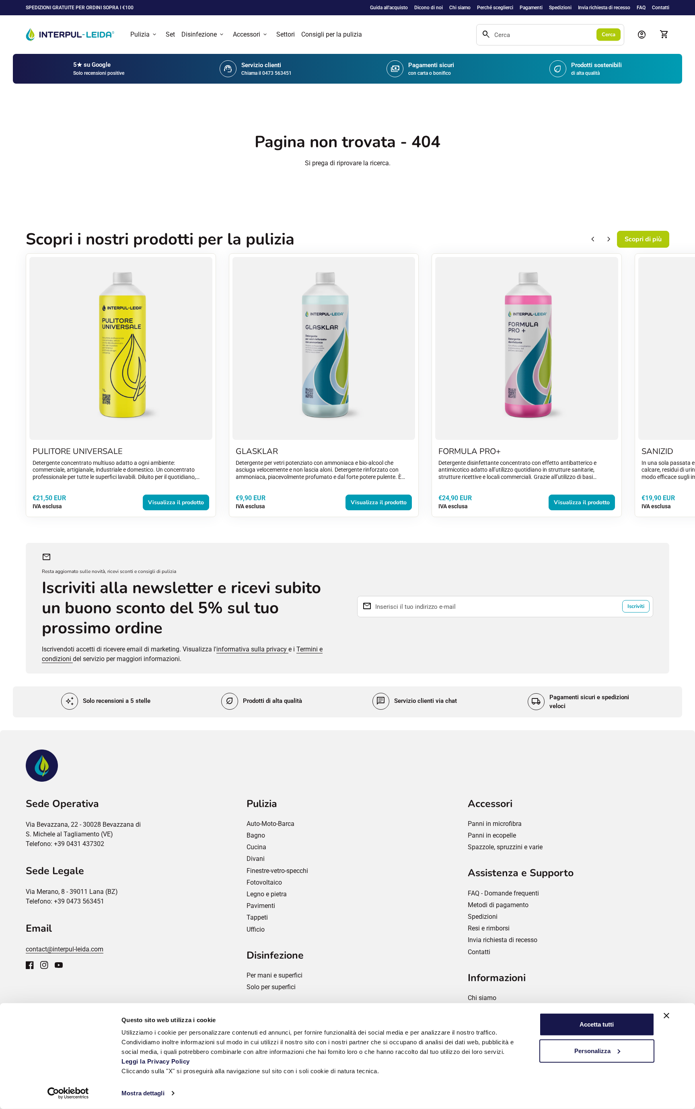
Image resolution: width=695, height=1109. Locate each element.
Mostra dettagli (142, 1093)
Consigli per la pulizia (331, 34)
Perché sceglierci (495, 7)
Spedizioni (560, 7)
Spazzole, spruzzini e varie (505, 847)
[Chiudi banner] (666, 1016)
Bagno (256, 835)
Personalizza (592, 1050)
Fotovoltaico (264, 882)
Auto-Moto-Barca (270, 824)
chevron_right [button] (609, 239)
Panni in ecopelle (492, 835)
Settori (285, 34)
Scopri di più (643, 239)
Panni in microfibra (495, 824)
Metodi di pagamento (498, 905)
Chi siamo (460, 7)
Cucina (256, 847)
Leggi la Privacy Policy (156, 1061)
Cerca (608, 34)
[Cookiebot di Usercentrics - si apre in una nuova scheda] (68, 1093)
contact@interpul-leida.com (64, 949)
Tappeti (257, 917)
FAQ (641, 7)
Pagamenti (531, 7)
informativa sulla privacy (252, 649)
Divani (256, 859)
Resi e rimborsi (489, 928)
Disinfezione (203, 35)
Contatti (660, 7)
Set (170, 34)
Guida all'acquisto (389, 7)
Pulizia (144, 35)
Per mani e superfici (274, 975)
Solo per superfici (271, 987)
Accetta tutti (597, 1024)
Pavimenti (261, 906)
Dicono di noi (428, 7)
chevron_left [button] (593, 239)
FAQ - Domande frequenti (503, 893)
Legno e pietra (267, 894)
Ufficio (256, 929)
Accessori (250, 35)
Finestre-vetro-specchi (277, 871)
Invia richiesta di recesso (604, 7)
